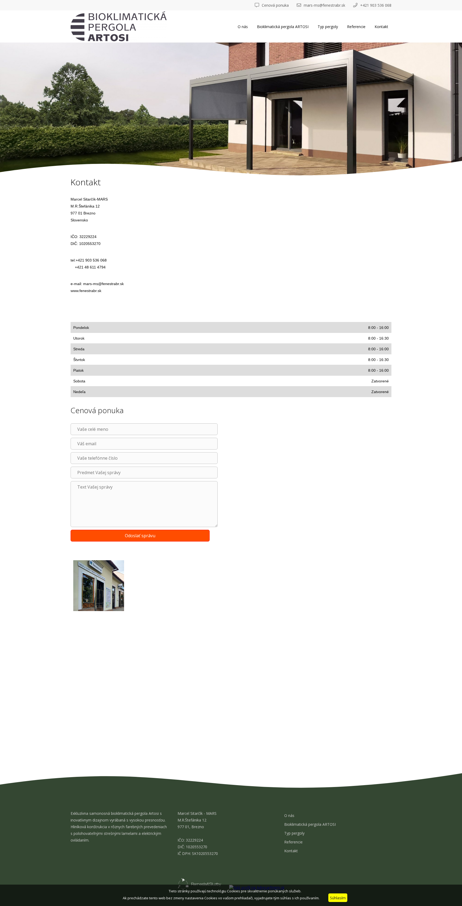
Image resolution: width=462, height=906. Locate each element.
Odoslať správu (140, 536)
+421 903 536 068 (375, 5)
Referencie (356, 26)
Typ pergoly (328, 26)
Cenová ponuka (275, 5)
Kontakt (381, 26)
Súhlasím (338, 897)
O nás (243, 26)
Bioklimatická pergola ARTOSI (283, 26)
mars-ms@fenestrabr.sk (324, 5)
